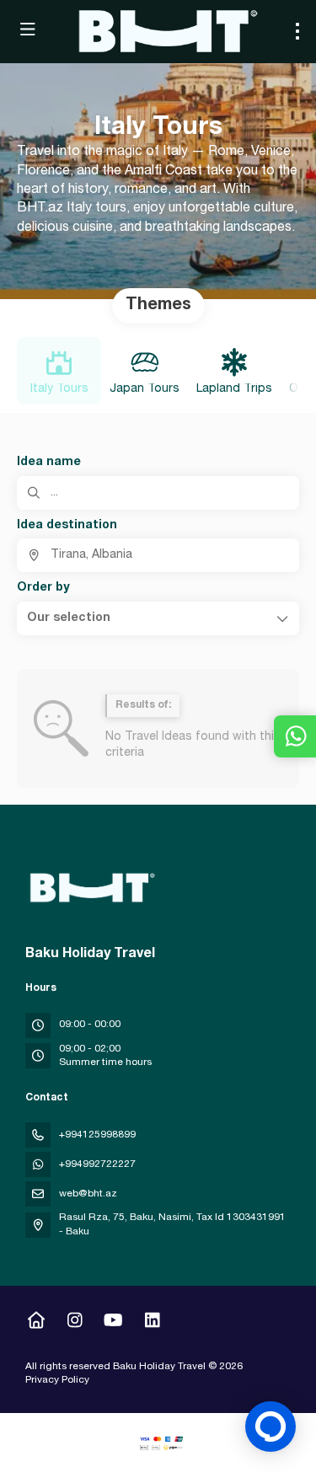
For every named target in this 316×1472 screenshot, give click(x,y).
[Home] (35, 1322)
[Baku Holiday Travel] (90, 888)
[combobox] (158, 555)
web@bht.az (88, 1194)
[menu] (297, 31)
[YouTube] (113, 1322)
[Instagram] (74, 1322)
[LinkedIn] (152, 1322)
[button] (158, 618)
